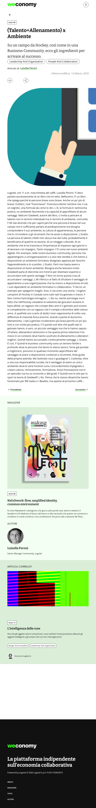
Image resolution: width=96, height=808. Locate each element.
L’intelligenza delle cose (23, 628)
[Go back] (9, 14)
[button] (9, 80)
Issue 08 (11, 22)
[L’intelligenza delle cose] (48, 588)
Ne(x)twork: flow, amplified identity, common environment (32, 502)
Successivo (80, 389)
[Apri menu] (86, 4)
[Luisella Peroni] (15, 536)
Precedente (15, 389)
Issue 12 (11, 622)
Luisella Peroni (28, 68)
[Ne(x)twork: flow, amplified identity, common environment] (48, 448)
